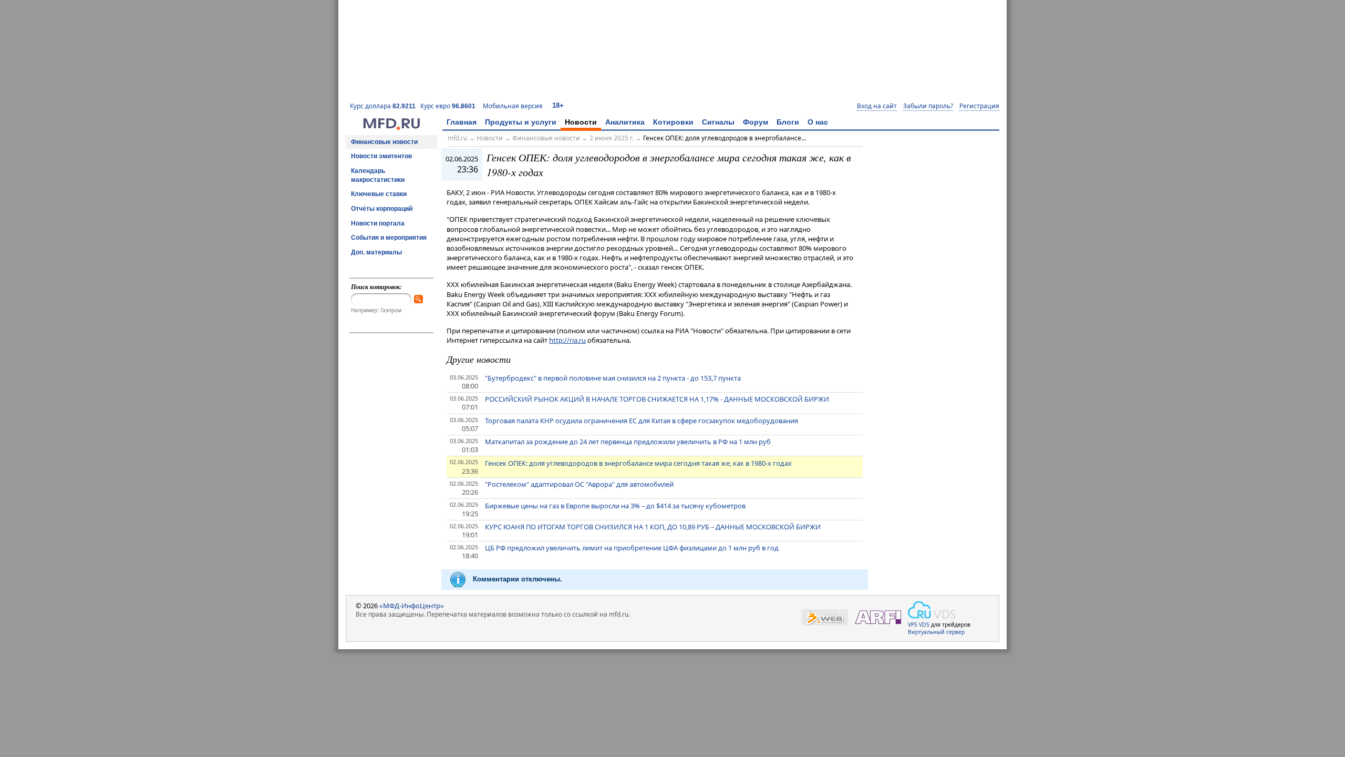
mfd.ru (457, 138)
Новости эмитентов (381, 156)
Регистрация (979, 106)
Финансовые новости (384, 142)
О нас (818, 122)
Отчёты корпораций (381, 208)
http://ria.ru (567, 340)
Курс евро (447, 105)
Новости (581, 122)
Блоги (788, 122)
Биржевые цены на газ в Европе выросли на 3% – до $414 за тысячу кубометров (615, 505)
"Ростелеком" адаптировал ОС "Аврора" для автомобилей (579, 484)
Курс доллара (383, 105)
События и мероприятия (389, 237)
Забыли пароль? (928, 106)
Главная (462, 122)
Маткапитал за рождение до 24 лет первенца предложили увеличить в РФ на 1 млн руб (628, 441)
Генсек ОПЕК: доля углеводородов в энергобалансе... (724, 138)
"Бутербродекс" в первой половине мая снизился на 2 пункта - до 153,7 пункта (613, 378)
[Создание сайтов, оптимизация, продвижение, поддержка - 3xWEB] (825, 617)
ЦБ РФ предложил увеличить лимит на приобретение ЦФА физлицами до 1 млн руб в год (632, 548)
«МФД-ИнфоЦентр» (411, 605)
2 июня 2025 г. (611, 138)
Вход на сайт (877, 106)
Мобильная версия (513, 105)
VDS (924, 624)
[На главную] (391, 127)
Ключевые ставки (379, 194)
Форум (755, 122)
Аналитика (625, 122)
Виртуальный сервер (936, 632)
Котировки (673, 122)
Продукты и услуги (520, 122)
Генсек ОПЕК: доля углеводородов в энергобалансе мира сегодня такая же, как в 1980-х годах (638, 463)
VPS (912, 624)
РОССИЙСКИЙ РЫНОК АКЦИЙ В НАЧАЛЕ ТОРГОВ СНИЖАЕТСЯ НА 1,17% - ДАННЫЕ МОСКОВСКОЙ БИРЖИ (657, 399)
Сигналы (718, 122)
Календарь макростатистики (378, 175)
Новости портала (378, 223)
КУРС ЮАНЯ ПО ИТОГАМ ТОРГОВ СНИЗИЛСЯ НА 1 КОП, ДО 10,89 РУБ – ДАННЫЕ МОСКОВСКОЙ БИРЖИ (653, 526)
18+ (558, 105)
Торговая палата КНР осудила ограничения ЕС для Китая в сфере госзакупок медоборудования (641, 420)
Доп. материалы (376, 252)
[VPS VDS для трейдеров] (931, 610)
